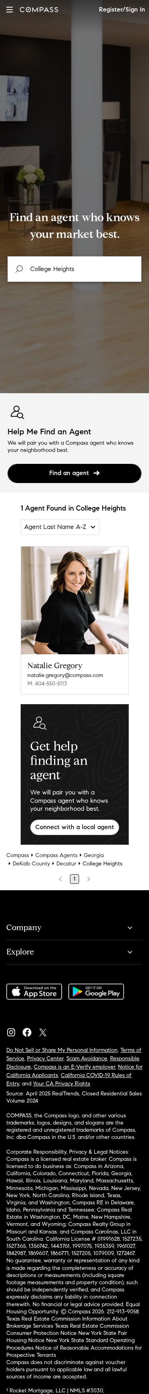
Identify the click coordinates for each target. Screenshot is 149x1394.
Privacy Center (45, 1058)
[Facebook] (30, 1030)
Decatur (66, 863)
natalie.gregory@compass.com (65, 675)
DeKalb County (31, 863)
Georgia (94, 855)
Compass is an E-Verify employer (74, 1066)
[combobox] (75, 269)
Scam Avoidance (86, 1058)
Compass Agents (56, 855)
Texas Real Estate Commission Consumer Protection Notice (67, 1330)
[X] (46, 1030)
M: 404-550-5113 (47, 683)
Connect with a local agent (74, 827)
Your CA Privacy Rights (61, 1083)
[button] (9, 9)
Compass (17, 855)
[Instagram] (14, 1030)
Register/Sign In (122, 9)
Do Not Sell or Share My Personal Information (62, 1050)
